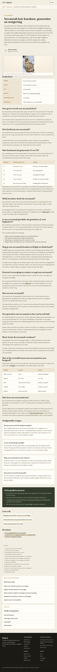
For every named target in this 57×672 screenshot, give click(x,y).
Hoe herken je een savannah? (12, 550)
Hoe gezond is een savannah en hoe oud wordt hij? (17, 564)
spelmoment (45, 212)
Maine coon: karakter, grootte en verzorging (16, 586)
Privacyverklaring (35, 667)
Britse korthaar (27, 656)
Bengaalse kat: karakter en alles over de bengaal (17, 515)
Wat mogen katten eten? (11, 618)
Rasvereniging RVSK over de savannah (15, 533)
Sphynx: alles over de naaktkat (12, 600)
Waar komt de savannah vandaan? (13, 566)
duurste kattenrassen (36, 413)
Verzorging (42, 658)
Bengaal (12, 366)
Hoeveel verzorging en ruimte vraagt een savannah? (17, 560)
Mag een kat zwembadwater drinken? (46, 642)
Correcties (25, 667)
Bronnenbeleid (19, 667)
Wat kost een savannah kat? (11, 570)
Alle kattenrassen (9, 615)
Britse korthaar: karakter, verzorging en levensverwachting (20, 593)
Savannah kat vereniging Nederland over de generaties (20, 535)
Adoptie (42, 660)
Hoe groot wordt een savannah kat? (13, 548)
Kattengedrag (27, 642)
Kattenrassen (10, 6)
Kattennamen (8, 625)
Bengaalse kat (27, 660)
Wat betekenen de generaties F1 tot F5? (14, 552)
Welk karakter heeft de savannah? (13, 554)
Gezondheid (7, 622)
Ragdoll (25, 658)
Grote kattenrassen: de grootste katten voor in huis (17, 519)
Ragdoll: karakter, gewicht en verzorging (15, 589)
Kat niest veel (43, 647)
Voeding (26, 646)
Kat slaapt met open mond (46, 645)
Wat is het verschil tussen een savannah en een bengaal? (18, 568)
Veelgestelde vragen (10, 572)
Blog (41, 654)
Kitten (41, 656)
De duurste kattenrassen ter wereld (13, 524)
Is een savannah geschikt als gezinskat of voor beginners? (18, 556)
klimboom (28, 283)
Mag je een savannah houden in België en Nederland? (17, 558)
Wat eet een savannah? (10, 562)
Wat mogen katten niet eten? (46, 640)
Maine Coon (26, 654)
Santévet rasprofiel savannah (13, 536)
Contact (29, 667)
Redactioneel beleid (12, 667)
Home (3, 6)
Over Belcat (5, 667)
